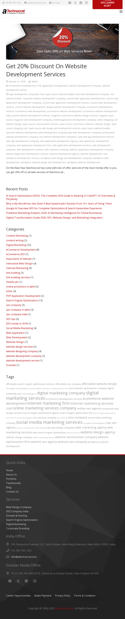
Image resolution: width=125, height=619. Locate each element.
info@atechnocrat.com (24, 556)
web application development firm (34, 145)
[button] (121, 11)
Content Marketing (17, 235)
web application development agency (59, 141)
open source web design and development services (54, 128)
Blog (8, 487)
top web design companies (61, 427)
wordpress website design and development (43, 162)
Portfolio (11, 478)
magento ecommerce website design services (74, 115)
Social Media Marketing (19, 328)
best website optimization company (88, 388)
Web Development (16, 337)
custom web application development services (65, 102)
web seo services (73, 433)
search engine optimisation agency (41, 412)
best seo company (50, 388)
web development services (30, 149)
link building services (18, 277)
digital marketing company (61, 393)
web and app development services (96, 136)
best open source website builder (57, 94)
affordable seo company (68, 383)
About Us (11, 474)
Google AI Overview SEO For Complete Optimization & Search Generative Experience (54, 208)
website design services (19, 346)
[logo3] (13, 11)
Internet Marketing (17, 268)
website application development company (91, 149)
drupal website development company (66, 107)
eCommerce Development (22, 85)
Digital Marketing (16, 245)
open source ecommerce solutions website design (85, 124)
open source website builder (96, 128)
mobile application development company (74, 119)
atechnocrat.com (64, 608)
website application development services (27, 153)
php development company (53, 132)
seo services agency (25, 418)
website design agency (97, 432)
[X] (75, 2)
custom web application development (85, 98)
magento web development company (33, 119)
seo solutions (62, 418)
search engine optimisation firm (76, 412)
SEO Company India (17, 511)
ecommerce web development (30, 111)
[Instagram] (86, 2)
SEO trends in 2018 (17, 323)
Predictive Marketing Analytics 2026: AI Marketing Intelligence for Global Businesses (54, 213)
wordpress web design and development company (66, 158)
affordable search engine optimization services (30, 383)
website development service (22, 360)
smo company (77, 417)
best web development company (92, 94)
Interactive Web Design (19, 263)
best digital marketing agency (17, 388)
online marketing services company (44, 408)
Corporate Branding (17, 528)
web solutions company (57, 149)
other (9, 291)
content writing (15, 240)
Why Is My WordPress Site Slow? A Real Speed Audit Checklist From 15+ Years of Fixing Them (59, 203)
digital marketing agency (27, 394)
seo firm (13, 418)
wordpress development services (22, 158)
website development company (85, 85)
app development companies (24, 94)
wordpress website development (83, 162)
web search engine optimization (49, 432)
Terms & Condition (84, 595)
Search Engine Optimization (22, 300)
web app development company (22, 141)
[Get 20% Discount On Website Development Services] (62, 42)
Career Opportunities (18, 595)
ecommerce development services (64, 398)
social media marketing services (49, 422)
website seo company (72, 442)
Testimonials (13, 483)
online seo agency (89, 408)
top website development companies (58, 136)
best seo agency (36, 388)
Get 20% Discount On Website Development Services (46, 70)
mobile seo (12, 282)
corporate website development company (44, 98)
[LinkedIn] (81, 2)
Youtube (11, 365)
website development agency (64, 153)
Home (9, 470)
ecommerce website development (64, 111)
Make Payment (42, 595)
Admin (34, 81)
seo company (13, 305)
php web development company (84, 132)
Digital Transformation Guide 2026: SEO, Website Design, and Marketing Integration (54, 217)
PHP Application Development (52, 85)
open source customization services (41, 124)
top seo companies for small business (31, 428)
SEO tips (11, 319)
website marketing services (43, 437)
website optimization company (76, 437)
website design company (19, 437)
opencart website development (22, 132)
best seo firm (63, 388)
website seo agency (44, 442)
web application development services (71, 145)
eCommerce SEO (15, 254)
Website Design (15, 342)
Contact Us (12, 491)
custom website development (30, 107)
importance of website (19, 258)
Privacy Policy (62, 595)
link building (13, 272)
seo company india (16, 314)
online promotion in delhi (20, 286)
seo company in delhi (18, 309)
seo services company (45, 417)
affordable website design (99, 384)
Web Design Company (18, 507)
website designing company (22, 351)
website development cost (93, 153)
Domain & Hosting (16, 515)
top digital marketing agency (94, 423)
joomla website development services (31, 115)
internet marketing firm (48, 403)
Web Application (15, 333)
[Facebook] (70, 2)
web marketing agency (91, 427)
